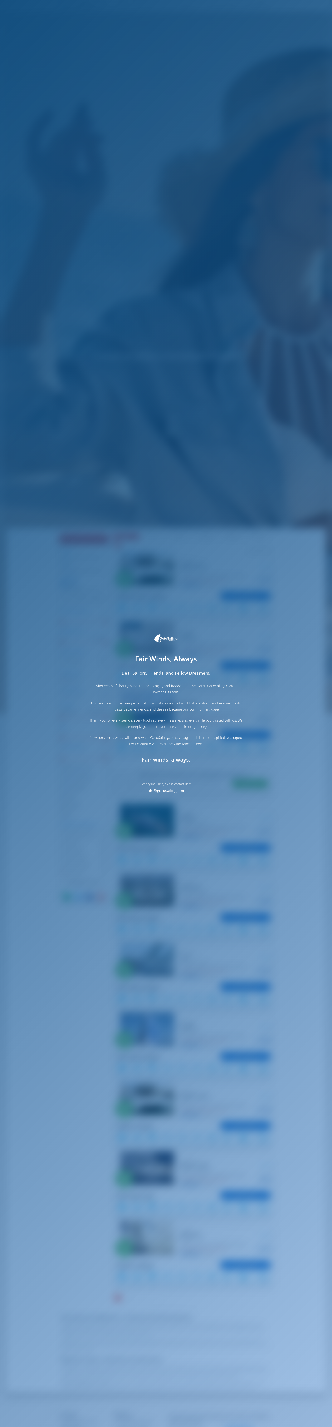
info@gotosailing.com (166, 790)
